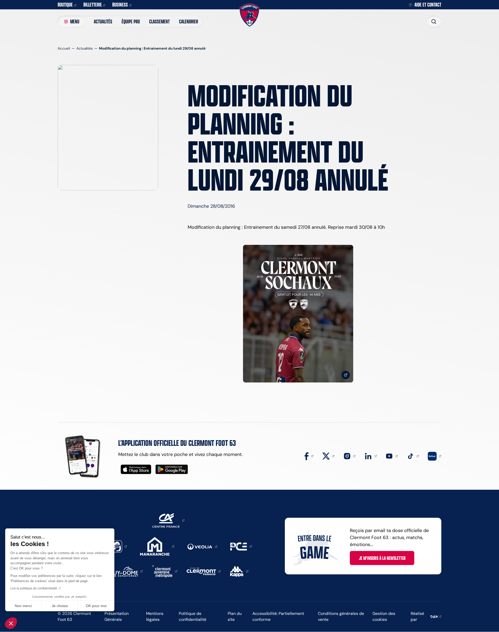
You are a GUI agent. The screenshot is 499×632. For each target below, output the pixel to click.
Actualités (103, 21)
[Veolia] (202, 546)
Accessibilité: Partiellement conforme (278, 616)
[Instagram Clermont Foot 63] (349, 456)
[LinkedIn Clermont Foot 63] (370, 456)
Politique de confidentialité (192, 616)
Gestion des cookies (383, 616)
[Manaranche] (157, 546)
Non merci (23, 606)
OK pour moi (96, 606)
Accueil (64, 48)
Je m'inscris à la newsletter (382, 558)
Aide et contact (428, 5)
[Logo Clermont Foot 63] (249, 15)
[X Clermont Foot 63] (328, 456)
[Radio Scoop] (118, 546)
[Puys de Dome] (126, 571)
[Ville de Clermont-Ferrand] (204, 571)
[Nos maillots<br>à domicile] (298, 314)
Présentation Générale (116, 616)
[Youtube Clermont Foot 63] (391, 456)
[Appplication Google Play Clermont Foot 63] (171, 469)
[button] (11, 623)
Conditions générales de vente (341, 616)
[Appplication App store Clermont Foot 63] (136, 469)
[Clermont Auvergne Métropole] (164, 571)
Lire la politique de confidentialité (33, 588)
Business (120, 4)
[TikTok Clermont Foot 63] (413, 456)
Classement (159, 21)
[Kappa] (239, 571)
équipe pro (131, 21)
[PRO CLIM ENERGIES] (241, 546)
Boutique (65, 4)
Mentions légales (154, 616)
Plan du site (235, 616)
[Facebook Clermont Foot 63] (309, 456)
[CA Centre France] (168, 520)
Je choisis (60, 606)
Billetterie (92, 4)
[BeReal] (434, 456)
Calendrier (188, 21)
